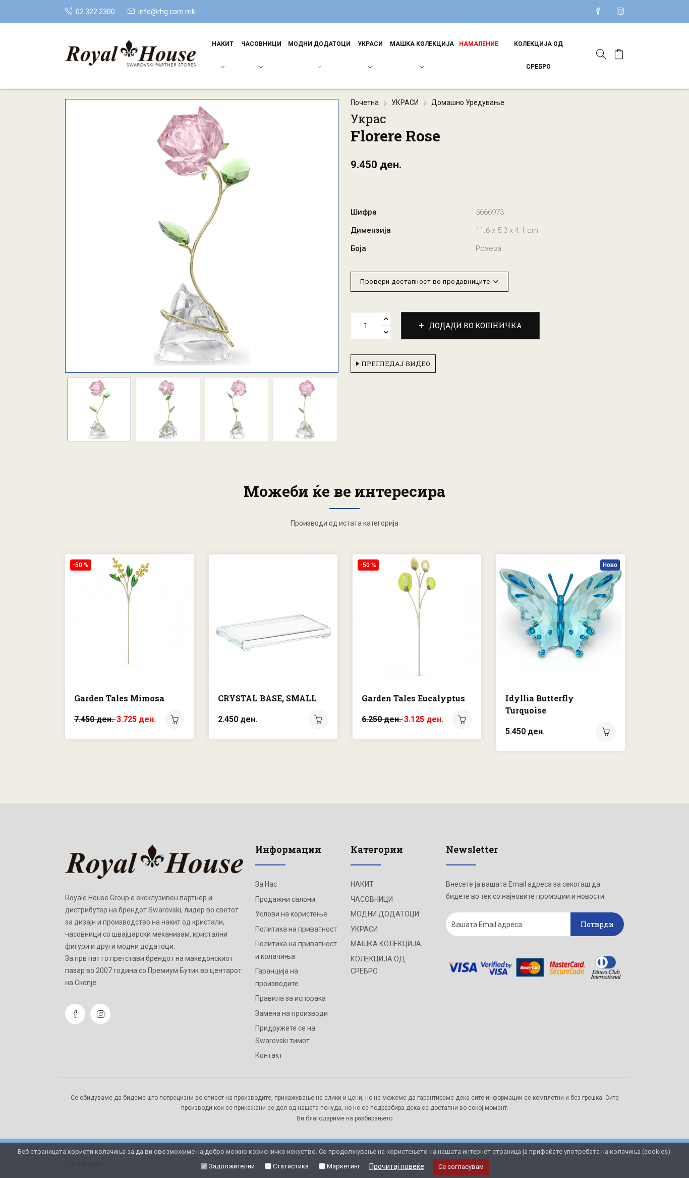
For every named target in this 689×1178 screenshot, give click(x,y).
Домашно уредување (467, 102)
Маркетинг (343, 1166)
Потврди (597, 924)
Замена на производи (291, 1013)
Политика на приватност (296, 929)
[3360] (606, 732)
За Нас (266, 884)
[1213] (462, 719)
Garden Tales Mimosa (119, 698)
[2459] (174, 719)
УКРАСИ (370, 43)
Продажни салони (285, 899)
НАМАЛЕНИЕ (478, 43)
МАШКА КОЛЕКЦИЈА (422, 43)
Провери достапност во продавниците (426, 281)
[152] (318, 719)
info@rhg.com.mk (166, 12)
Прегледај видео (395, 363)
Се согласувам (461, 1166)
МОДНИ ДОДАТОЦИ (319, 43)
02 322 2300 (94, 12)
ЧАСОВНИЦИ (261, 43)
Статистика (291, 1166)
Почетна (365, 102)
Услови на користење (291, 914)
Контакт (268, 1055)
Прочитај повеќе (396, 1166)
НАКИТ (223, 43)
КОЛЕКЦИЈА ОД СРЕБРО (538, 55)
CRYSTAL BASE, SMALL (267, 698)
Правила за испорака (290, 998)
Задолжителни (232, 1166)
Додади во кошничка (475, 325)
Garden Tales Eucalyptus (413, 698)
